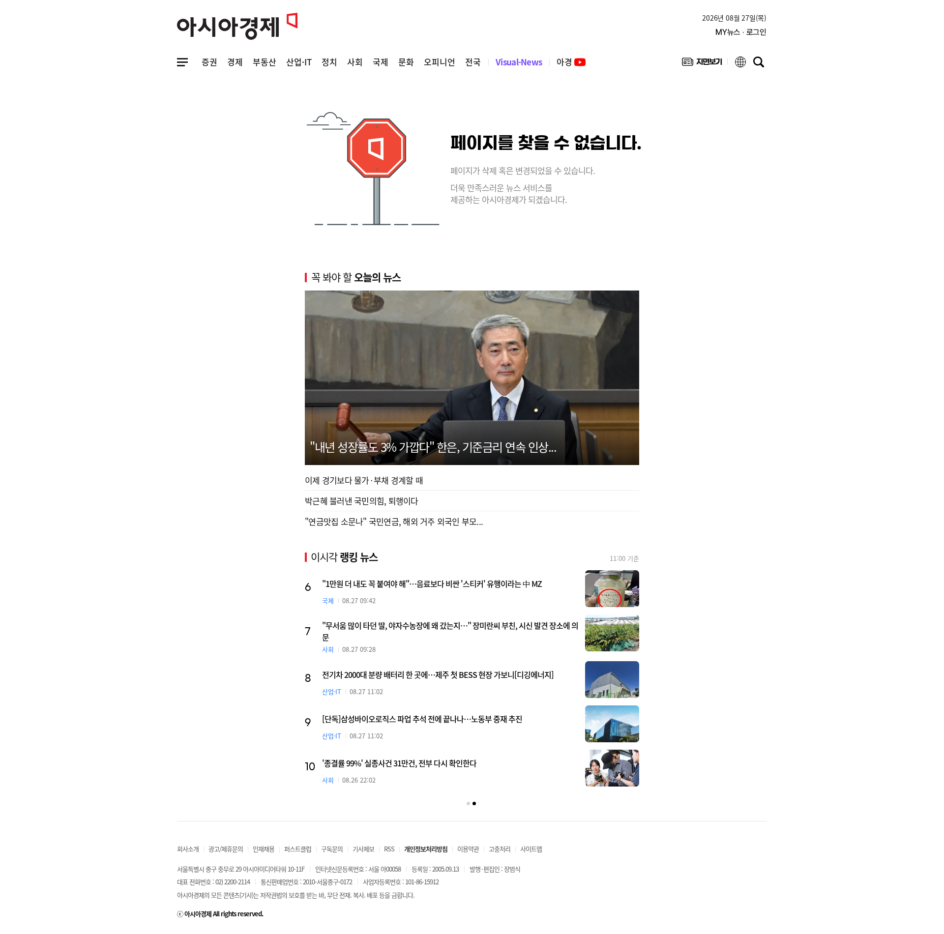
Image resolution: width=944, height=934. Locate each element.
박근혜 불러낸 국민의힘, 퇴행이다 (361, 501)
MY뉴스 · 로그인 (741, 32)
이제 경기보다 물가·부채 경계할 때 (364, 480)
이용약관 (468, 848)
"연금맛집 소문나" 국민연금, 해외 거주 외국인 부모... (394, 521)
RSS (389, 848)
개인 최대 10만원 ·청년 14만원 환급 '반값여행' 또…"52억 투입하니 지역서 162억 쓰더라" (413, 678)
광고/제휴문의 (225, 848)
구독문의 (332, 848)
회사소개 (188, 848)
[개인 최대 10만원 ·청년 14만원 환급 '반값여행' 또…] (575, 679)
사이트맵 (531, 848)
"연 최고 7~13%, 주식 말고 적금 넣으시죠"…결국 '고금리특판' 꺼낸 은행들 (399, 583)
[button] (468, 803)
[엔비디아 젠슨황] (575, 726)
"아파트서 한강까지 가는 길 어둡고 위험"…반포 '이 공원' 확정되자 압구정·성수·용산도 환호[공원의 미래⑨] (411, 631)
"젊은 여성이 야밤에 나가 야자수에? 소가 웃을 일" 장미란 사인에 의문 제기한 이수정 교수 (412, 769)
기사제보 (363, 848)
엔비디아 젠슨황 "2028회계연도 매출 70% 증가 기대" (366, 721)
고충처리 (499, 848)
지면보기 (702, 64)
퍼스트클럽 (297, 848)
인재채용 (263, 848)
